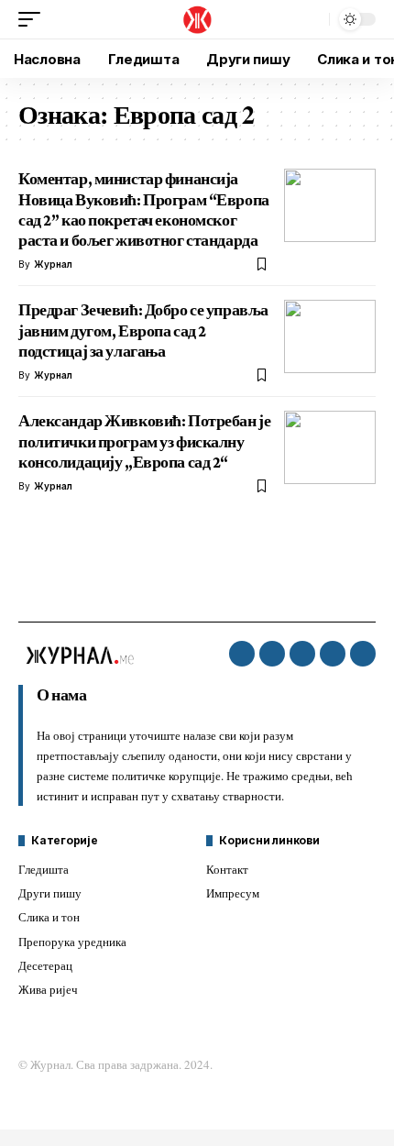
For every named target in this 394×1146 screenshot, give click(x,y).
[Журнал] (196, 19)
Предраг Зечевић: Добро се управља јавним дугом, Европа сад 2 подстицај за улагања (143, 330)
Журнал (53, 264)
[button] (33, 19)
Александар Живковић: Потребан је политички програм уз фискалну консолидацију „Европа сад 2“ (144, 441)
